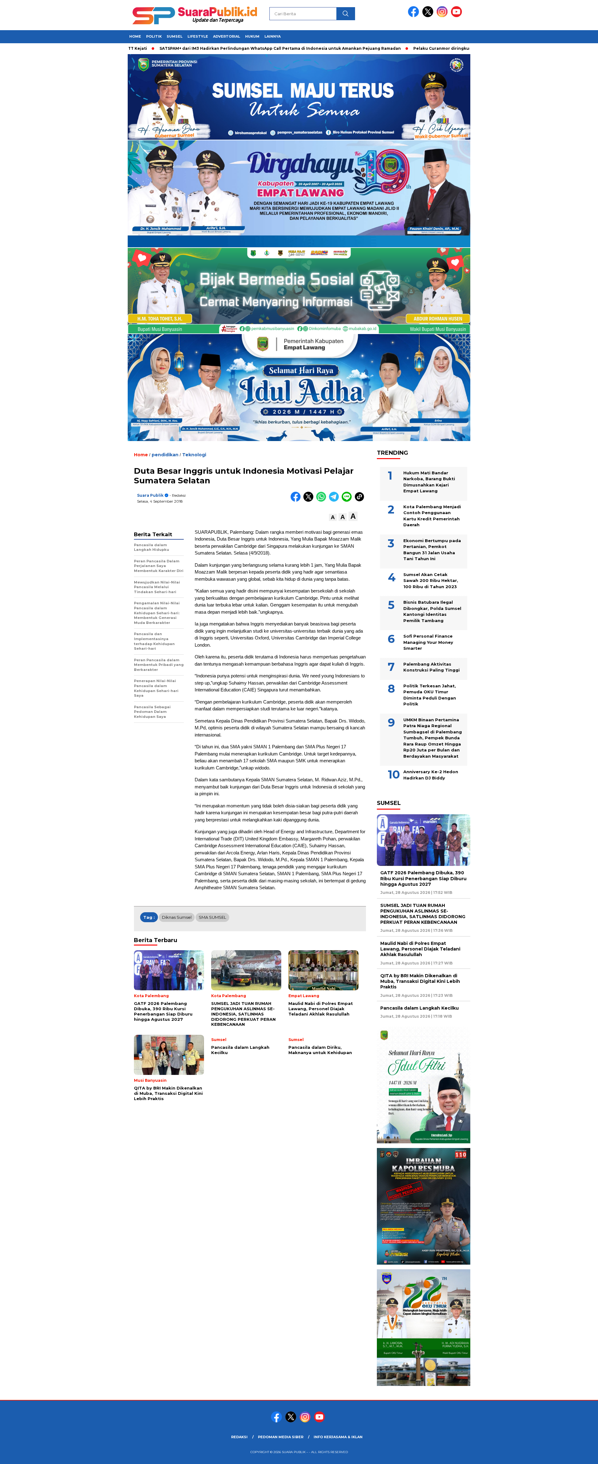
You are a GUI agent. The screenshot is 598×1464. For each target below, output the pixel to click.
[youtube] (457, 15)
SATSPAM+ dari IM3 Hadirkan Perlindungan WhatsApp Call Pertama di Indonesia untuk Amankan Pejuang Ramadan (230, 48)
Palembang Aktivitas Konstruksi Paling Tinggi (431, 667)
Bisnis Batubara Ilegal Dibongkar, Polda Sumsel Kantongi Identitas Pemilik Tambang (432, 611)
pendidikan (165, 455)
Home (135, 36)
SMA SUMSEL (212, 917)
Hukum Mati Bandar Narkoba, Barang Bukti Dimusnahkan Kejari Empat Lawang (429, 482)
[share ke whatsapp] (322, 500)
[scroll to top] (574, 1454)
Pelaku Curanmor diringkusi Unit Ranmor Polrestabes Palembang (433, 48)
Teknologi (194, 455)
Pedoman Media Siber (280, 1437)
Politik (154, 36)
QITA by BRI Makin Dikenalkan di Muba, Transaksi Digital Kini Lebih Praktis (420, 981)
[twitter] (428, 15)
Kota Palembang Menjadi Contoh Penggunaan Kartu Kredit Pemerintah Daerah (432, 516)
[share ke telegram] (335, 500)
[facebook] (414, 15)
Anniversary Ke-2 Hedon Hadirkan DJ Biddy (430, 774)
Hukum (252, 36)
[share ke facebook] (297, 500)
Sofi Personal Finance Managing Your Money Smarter (428, 642)
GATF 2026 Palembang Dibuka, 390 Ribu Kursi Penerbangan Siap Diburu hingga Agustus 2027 (423, 878)
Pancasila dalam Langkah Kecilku (419, 1008)
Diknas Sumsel (177, 917)
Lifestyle (197, 36)
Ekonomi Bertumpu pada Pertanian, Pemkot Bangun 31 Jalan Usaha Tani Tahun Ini (432, 549)
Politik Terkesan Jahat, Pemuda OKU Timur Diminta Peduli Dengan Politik (429, 695)
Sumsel (175, 36)
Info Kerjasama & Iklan (338, 1437)
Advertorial (226, 36)
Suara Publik (150, 495)
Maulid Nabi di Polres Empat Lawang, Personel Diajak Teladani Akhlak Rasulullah (420, 949)
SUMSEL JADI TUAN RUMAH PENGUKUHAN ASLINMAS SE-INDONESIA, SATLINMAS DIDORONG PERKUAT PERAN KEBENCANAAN (422, 914)
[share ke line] (348, 500)
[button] (333, 517)
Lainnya (272, 36)
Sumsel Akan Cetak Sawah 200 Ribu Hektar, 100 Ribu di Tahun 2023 (430, 580)
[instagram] (443, 15)
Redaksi (239, 1437)
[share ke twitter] (309, 500)
